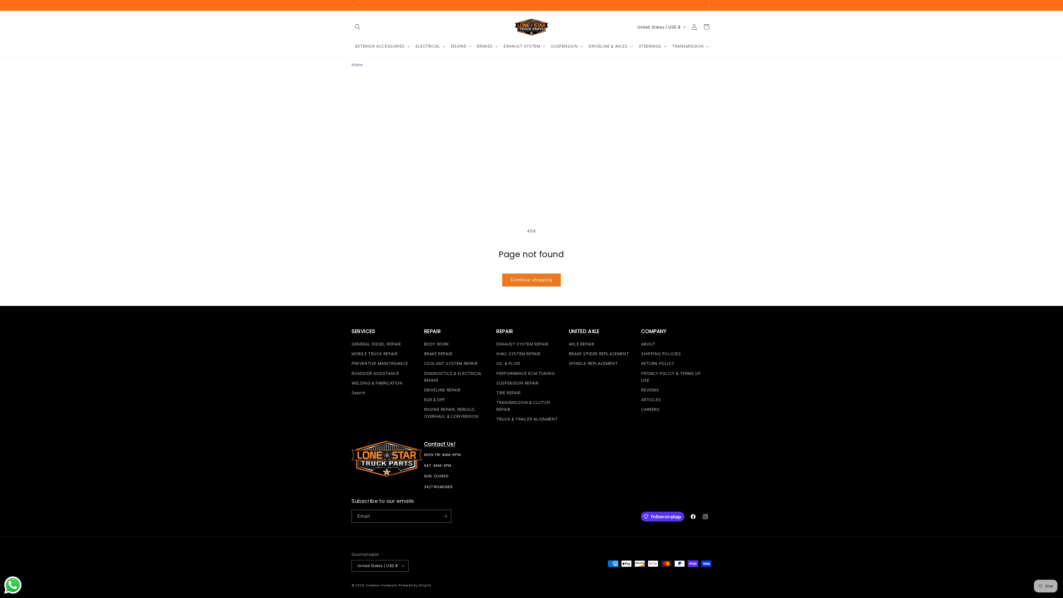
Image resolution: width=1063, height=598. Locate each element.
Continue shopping (531, 279)
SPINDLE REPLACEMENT (593, 363)
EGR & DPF (434, 399)
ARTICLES (651, 399)
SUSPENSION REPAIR (517, 383)
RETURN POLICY (657, 363)
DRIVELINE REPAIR (442, 390)
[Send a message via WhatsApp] (13, 585)
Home (357, 64)
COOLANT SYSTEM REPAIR (451, 363)
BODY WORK (436, 344)
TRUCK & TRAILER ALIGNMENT (527, 419)
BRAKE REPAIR (438, 353)
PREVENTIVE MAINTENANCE (380, 363)
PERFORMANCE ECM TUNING (525, 373)
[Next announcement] (709, 5)
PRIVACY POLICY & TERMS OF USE (671, 377)
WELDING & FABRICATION (377, 383)
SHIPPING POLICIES (661, 353)
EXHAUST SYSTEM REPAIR (522, 344)
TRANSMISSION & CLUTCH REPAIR (523, 406)
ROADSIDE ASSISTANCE (375, 373)
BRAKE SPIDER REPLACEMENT (599, 353)
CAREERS (650, 409)
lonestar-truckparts (382, 585)
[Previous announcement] (353, 5)
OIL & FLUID (508, 363)
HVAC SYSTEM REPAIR (518, 353)
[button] (358, 27)
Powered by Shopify (415, 585)
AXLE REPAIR (581, 344)
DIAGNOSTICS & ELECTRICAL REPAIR (453, 377)
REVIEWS (650, 390)
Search (358, 392)
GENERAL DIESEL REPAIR (376, 344)
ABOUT (648, 344)
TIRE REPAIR (508, 392)
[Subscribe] (445, 516)
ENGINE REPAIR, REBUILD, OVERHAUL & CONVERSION (451, 413)
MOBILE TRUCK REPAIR (374, 353)
